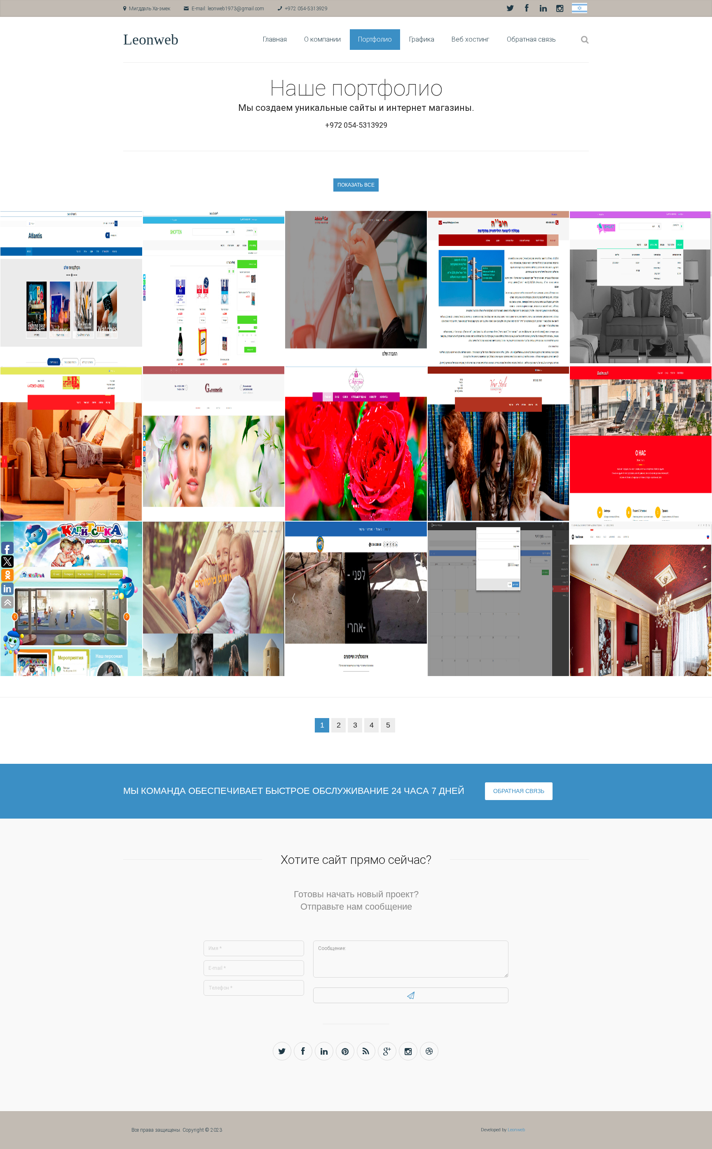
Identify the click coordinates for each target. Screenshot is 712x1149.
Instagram (559, 8)
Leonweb (150, 39)
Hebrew (579, 8)
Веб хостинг (471, 39)
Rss (366, 1051)
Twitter (510, 8)
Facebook (526, 8)
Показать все (356, 185)
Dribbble (429, 1051)
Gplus (387, 1051)
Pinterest (345, 1051)
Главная (275, 39)
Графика (421, 39)
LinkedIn (543, 8)
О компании (322, 39)
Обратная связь (531, 39)
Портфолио (375, 39)
